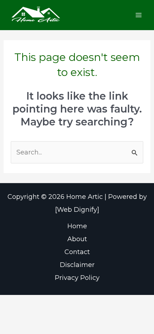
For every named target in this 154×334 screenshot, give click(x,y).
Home (77, 226)
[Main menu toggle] (138, 15)
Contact (77, 252)
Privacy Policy (77, 278)
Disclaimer (77, 265)
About (77, 239)
